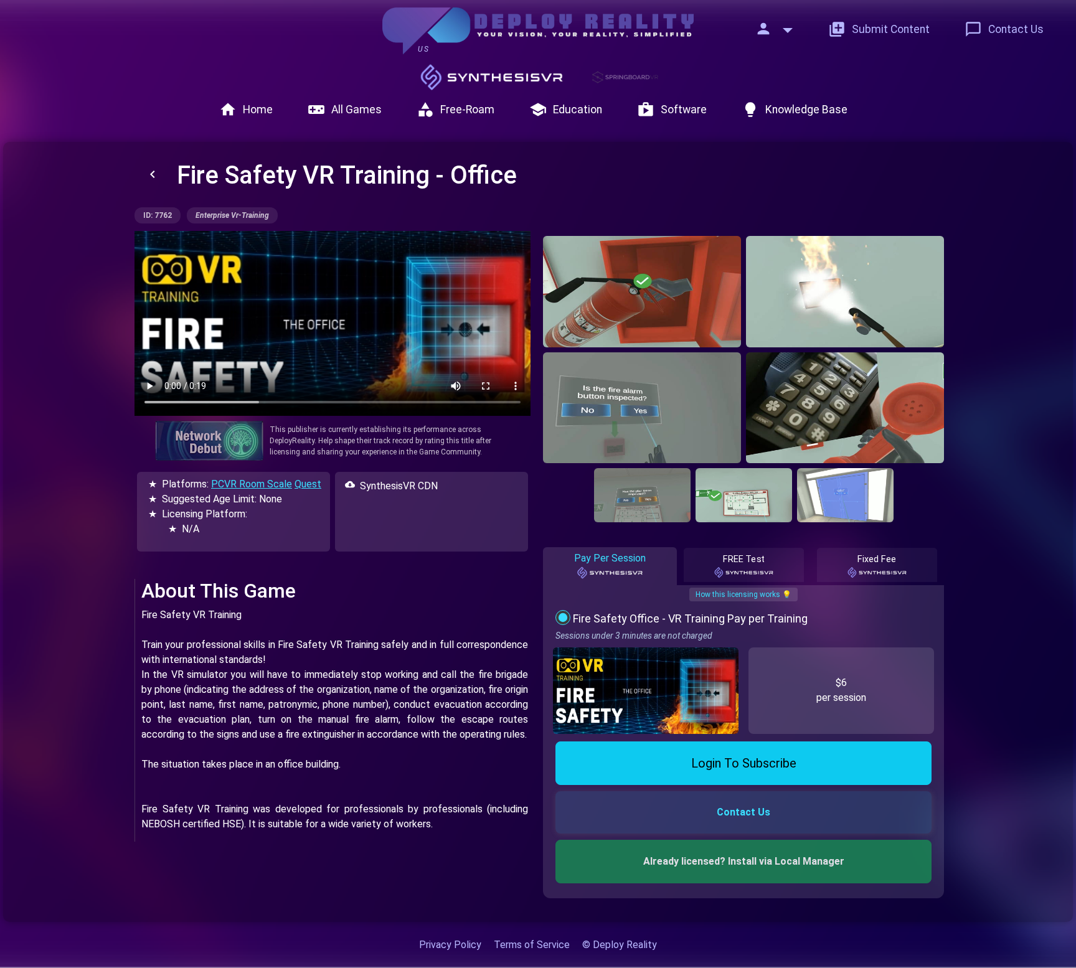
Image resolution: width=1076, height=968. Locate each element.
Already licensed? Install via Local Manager (743, 861)
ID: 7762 (157, 215)
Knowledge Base (794, 109)
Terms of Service (532, 945)
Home (246, 109)
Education (565, 109)
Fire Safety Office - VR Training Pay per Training (690, 618)
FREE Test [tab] (743, 559)
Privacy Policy (450, 945)
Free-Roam (455, 109)
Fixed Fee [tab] (877, 559)
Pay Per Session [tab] (610, 558)
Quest (308, 484)
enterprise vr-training (232, 215)
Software (672, 109)
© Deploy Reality (619, 945)
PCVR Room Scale (251, 484)
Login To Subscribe (743, 763)
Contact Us (1004, 29)
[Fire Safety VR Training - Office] (642, 291)
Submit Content (879, 29)
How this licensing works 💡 (743, 594)
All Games (345, 109)
